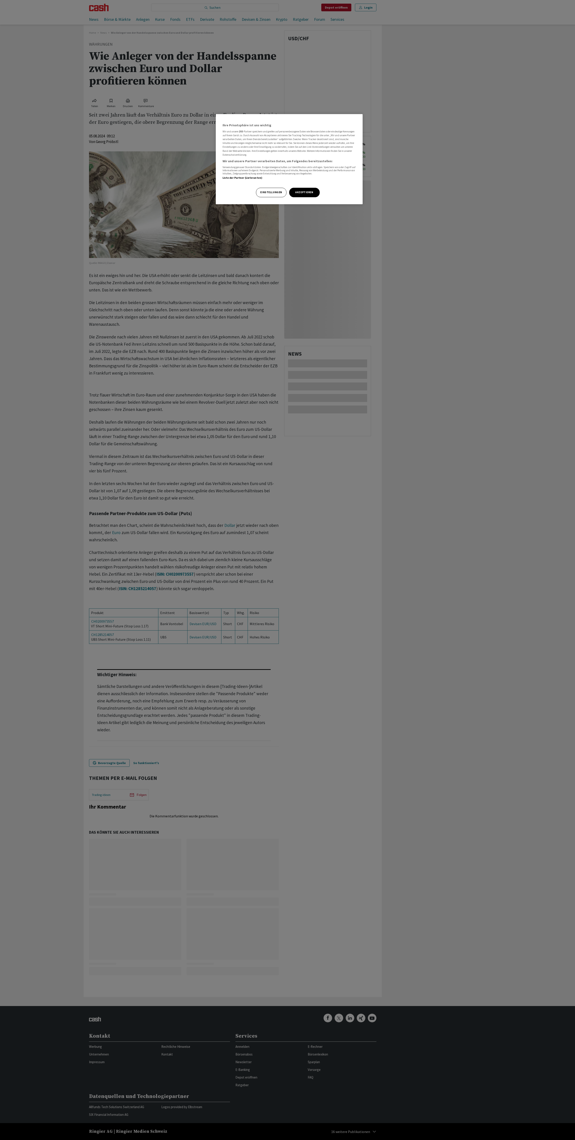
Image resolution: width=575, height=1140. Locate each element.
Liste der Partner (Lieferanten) (243, 177)
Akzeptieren (304, 192)
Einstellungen (271, 192)
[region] (289, 159)
